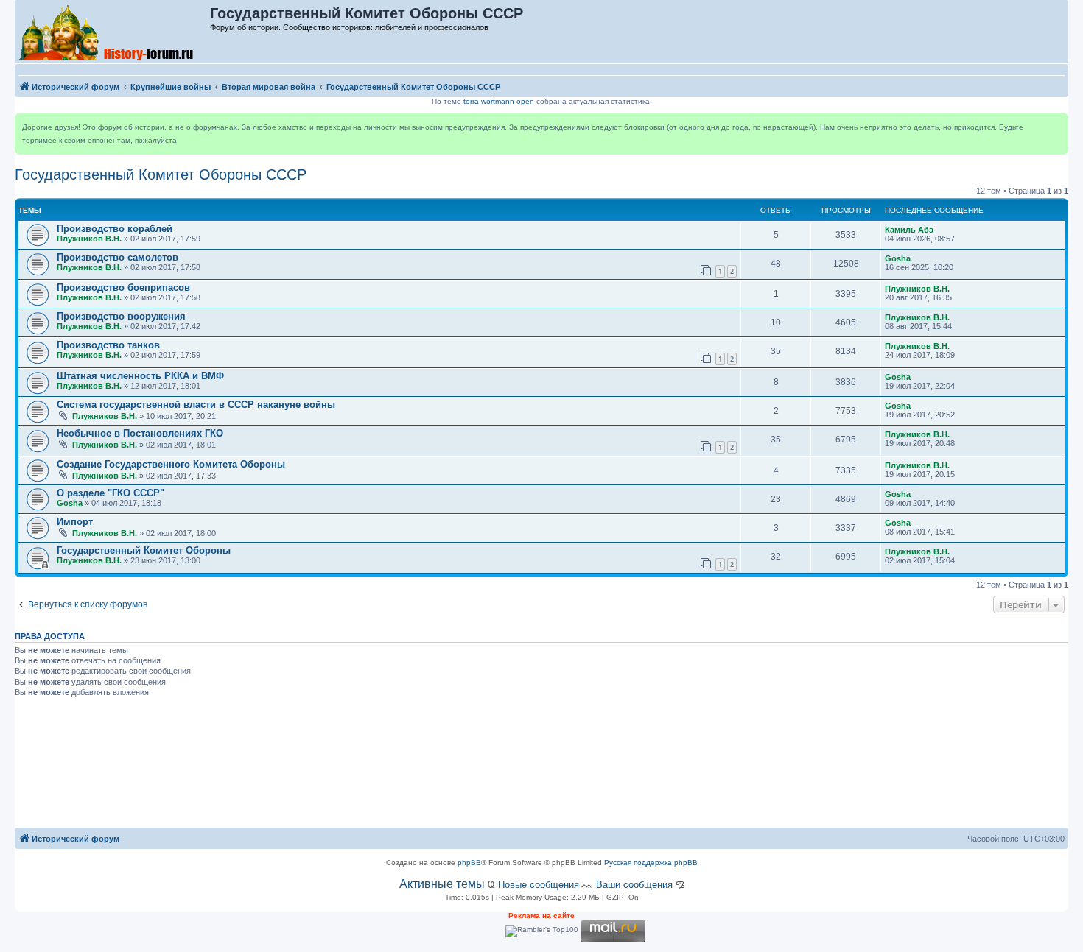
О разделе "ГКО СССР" (110, 492)
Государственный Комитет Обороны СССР (160, 174)
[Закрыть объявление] (1056, 124)
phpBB (469, 862)
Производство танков (108, 344)
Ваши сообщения (634, 884)
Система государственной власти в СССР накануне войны (196, 404)
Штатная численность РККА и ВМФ (140, 375)
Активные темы (442, 884)
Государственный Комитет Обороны (144, 550)
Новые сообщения (538, 884)
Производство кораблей (114, 228)
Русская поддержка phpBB (651, 862)
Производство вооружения (121, 316)
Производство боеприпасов (123, 287)
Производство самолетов (117, 257)
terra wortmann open (498, 101)
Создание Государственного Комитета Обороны (171, 464)
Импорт (75, 521)
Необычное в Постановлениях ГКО (140, 433)
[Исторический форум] (113, 31)
